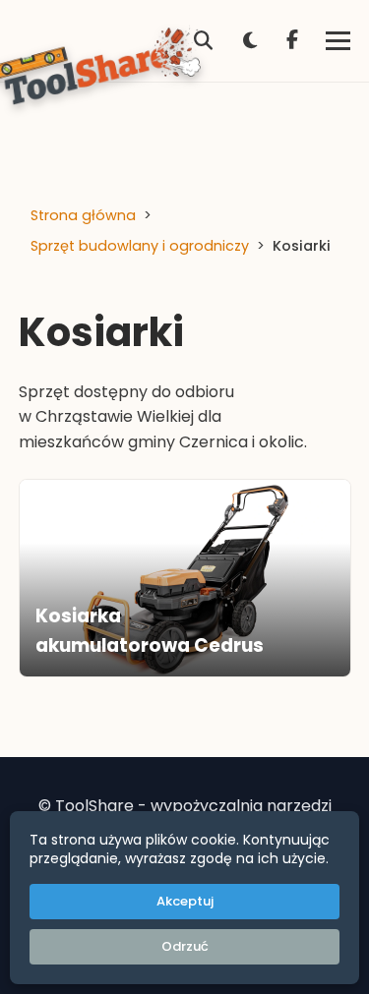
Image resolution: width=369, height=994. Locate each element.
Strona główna (83, 215)
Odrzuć (185, 946)
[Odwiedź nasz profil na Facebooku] (292, 41)
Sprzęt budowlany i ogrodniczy (140, 246)
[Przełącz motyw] (249, 40)
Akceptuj (185, 901)
